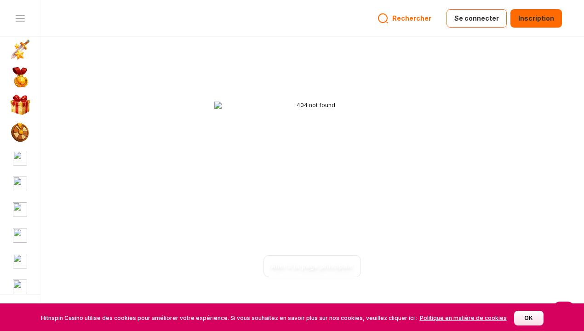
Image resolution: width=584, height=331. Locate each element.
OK (528, 317)
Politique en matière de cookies (463, 317)
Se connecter (476, 18)
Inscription (536, 18)
